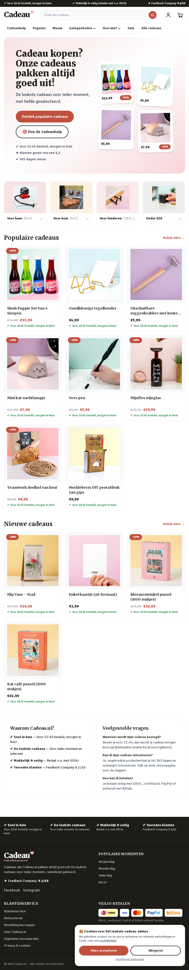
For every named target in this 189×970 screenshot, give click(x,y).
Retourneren (13, 918)
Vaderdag (105, 875)
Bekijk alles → (174, 238)
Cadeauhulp (16, 28)
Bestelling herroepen (19, 925)
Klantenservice (15, 911)
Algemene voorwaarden (21, 939)
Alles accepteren (104, 950)
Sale (130, 28)
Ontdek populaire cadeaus (45, 116)
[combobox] (99, 15)
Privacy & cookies (17, 945)
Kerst (102, 882)
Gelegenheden (80, 28)
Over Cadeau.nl (15, 932)
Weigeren (155, 950)
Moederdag (106, 868)
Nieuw (57, 28)
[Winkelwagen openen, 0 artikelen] (180, 15)
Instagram (31, 890)
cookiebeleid (108, 941)
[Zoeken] (153, 15)
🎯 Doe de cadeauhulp (42, 131)
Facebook (12, 890)
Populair (39, 28)
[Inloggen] (168, 15)
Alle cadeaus (151, 28)
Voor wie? (110, 28)
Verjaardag (106, 862)
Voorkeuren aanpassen (130, 959)
